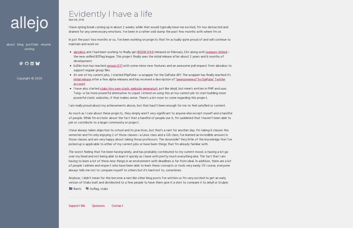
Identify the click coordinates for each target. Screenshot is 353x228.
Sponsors (98, 206)
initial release (82, 79)
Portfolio (32, 44)
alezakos (79, 52)
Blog (20, 44)
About (11, 44)
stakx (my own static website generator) (128, 88)
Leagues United (216, 52)
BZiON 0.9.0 (145, 52)
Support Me (77, 206)
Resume (46, 44)
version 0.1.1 (114, 66)
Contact (117, 206)
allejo (29, 21)
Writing (29, 49)
